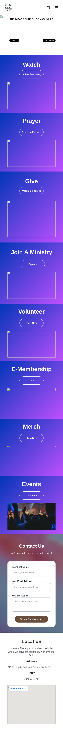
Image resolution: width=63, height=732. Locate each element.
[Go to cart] (48, 7)
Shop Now (31, 438)
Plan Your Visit (49, 40)
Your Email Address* (22, 581)
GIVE (14, 40)
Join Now (31, 495)
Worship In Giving (31, 190)
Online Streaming (31, 74)
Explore (33, 264)
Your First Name (20, 567)
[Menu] (56, 7)
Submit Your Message (31, 619)
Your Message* (20, 595)
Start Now (31, 323)
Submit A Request (31, 132)
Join (31, 380)
